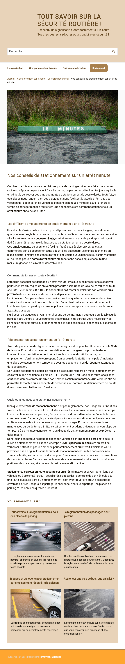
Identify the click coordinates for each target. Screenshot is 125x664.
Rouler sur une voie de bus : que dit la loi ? (89, 578)
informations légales (51, 657)
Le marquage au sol (58, 78)
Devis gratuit (99, 68)
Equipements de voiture (74, 68)
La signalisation (15, 68)
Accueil (11, 78)
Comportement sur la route (43, 68)
